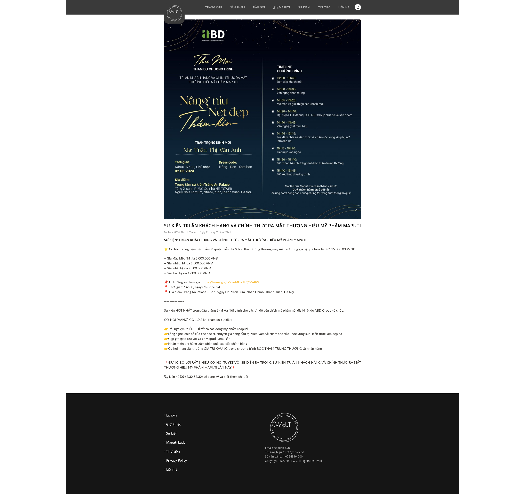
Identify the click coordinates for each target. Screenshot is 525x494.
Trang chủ (213, 7)
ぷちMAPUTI (281, 7)
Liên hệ (343, 7)
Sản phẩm (237, 7)
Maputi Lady (175, 442)
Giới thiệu (173, 424)
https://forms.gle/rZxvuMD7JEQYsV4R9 (230, 282)
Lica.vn (171, 415)
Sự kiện (304, 7)
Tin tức (324, 7)
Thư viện (172, 451)
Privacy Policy (176, 460)
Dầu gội (259, 7)
